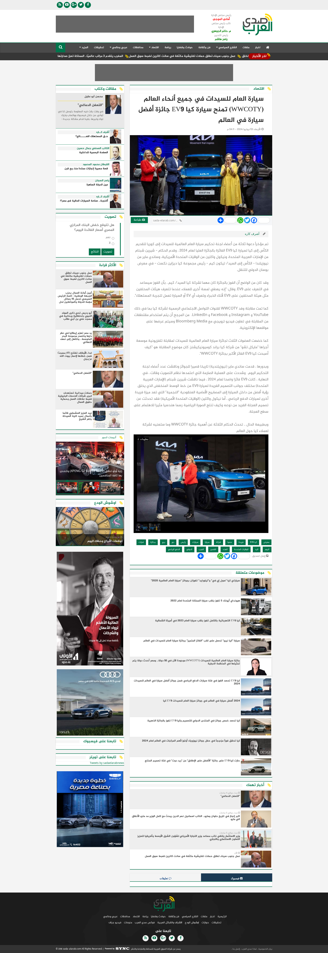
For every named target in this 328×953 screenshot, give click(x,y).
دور (173, 542)
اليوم (267, 549)
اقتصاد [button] (155, 47)
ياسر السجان (102, 181)
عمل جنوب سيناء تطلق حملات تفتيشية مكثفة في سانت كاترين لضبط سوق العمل (222, 56)
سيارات (195, 542)
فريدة (241, 542)
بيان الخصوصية (265, 949)
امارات (141, 542)
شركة (218, 542)
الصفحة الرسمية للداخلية (93, 153)
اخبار (257, 47)
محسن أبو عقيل (93, 97)
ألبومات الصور (109, 437)
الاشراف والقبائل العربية (169, 922)
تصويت (107, 251)
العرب (201, 549)
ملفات (246, 47)
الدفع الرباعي (174, 549)
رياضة (168, 47)
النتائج (95, 251)
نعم (108, 238)
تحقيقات (99, 47)
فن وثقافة (204, 47)
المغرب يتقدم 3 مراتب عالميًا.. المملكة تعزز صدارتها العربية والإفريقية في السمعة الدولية (105, 56)
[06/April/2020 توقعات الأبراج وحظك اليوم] (90, 527)
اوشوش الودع (192, 922)
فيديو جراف (115, 922)
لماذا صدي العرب (249, 949)
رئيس (183, 542)
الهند (225, 549)
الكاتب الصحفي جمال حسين (93, 148)
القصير (213, 549)
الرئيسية (222, 916)
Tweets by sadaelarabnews (107, 763)
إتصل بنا (236, 949)
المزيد (84, 47)
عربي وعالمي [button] (119, 47)
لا (109, 243)
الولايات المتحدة (241, 549)
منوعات (128, 922)
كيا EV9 (253, 542)
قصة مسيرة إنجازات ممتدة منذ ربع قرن (86, 169)
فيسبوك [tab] (235, 878)
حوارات (205, 922)
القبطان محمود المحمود (96, 164)
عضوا (229, 542)
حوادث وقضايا (185, 47)
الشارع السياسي (190, 916)
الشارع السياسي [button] (227, 47)
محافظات (138, 47)
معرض (266, 542)
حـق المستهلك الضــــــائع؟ (92, 137)
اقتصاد (136, 916)
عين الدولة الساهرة (97, 185)
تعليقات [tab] (164, 878)
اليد (256, 549)
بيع (163, 542)
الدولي (189, 549)
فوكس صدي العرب (145, 922)
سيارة (207, 542)
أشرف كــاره (102, 132)
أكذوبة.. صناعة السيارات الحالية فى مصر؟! (84, 201)
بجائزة (153, 542)
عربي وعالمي (110, 916)
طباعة (138, 220)
